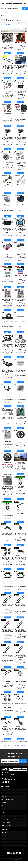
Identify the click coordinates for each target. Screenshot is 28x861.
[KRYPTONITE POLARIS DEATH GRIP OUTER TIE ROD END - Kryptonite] (3, 524)
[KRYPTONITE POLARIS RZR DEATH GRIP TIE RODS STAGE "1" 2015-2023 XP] (7, 598)
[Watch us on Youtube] (6, 782)
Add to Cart (7, 521)
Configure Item (20, 521)
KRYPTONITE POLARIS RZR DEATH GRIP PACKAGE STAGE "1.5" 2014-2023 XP (7, 582)
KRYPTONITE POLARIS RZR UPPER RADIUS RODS (7, 729)
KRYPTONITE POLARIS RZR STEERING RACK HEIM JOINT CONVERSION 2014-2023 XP (20, 705)
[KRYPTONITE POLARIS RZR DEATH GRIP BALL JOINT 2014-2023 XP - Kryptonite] (16, 524)
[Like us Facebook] (3, 782)
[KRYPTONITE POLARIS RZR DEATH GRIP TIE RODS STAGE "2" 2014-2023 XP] (7, 648)
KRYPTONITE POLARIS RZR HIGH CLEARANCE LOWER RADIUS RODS (7, 680)
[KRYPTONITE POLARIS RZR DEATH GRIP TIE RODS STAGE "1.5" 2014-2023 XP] (7, 623)
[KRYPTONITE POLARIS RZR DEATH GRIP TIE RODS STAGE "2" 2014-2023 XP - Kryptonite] (3, 644)
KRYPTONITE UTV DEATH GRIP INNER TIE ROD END (20, 729)
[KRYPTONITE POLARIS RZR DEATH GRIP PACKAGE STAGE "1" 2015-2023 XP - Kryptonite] (16, 547)
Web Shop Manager (14, 859)
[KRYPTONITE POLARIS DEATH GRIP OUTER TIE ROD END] (7, 527)
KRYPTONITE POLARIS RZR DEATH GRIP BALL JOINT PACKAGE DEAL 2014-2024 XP (7, 558)
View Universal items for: (13, 746)
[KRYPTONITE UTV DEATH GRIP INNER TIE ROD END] (20, 722)
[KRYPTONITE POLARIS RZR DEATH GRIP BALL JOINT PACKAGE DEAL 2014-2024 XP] (7, 551)
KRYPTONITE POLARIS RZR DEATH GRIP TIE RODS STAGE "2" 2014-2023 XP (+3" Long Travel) (21, 656)
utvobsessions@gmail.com (9, 776)
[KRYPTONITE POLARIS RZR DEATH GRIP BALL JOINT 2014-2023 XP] (20, 527)
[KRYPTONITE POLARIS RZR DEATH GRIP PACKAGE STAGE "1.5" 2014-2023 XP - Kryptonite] (3, 571)
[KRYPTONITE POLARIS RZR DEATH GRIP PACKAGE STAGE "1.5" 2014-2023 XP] (7, 575)
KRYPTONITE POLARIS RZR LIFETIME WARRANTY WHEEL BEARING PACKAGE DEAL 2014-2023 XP (7, 705)
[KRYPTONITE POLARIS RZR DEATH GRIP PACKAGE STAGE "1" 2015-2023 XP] (20, 551)
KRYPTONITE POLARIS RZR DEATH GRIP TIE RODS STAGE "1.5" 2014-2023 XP (7, 630)
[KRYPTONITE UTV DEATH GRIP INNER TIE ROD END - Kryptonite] (16, 719)
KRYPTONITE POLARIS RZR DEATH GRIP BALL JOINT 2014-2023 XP (20, 534)
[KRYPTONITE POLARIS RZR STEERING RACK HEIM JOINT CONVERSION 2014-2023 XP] (20, 698)
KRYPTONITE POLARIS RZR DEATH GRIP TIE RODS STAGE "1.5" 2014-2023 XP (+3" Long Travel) (20, 631)
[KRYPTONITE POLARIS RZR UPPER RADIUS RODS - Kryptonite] (3, 719)
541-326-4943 (7, 772)
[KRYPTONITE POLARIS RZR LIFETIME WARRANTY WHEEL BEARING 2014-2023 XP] (20, 673)
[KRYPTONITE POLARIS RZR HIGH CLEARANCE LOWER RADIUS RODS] (7, 673)
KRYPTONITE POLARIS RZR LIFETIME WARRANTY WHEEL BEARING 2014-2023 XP (20, 680)
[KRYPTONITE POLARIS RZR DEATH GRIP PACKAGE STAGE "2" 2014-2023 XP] (20, 575)
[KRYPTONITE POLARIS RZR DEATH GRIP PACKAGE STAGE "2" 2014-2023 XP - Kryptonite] (16, 571)
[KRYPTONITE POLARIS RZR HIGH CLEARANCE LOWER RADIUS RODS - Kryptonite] (3, 669)
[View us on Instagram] (9, 782)
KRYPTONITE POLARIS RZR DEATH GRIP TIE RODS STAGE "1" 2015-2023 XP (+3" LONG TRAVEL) (21, 606)
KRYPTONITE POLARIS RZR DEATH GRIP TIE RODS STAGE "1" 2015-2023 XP (7, 605)
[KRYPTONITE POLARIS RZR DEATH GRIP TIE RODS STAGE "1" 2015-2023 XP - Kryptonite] (3, 595)
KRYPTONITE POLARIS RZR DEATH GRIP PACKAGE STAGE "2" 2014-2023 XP (20, 582)
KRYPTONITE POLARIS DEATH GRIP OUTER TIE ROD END (7, 534)
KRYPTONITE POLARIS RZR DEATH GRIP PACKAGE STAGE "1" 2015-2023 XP (20, 558)
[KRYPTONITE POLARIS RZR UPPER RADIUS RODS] (7, 722)
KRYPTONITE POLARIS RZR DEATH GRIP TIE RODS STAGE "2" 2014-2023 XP (7, 655)
